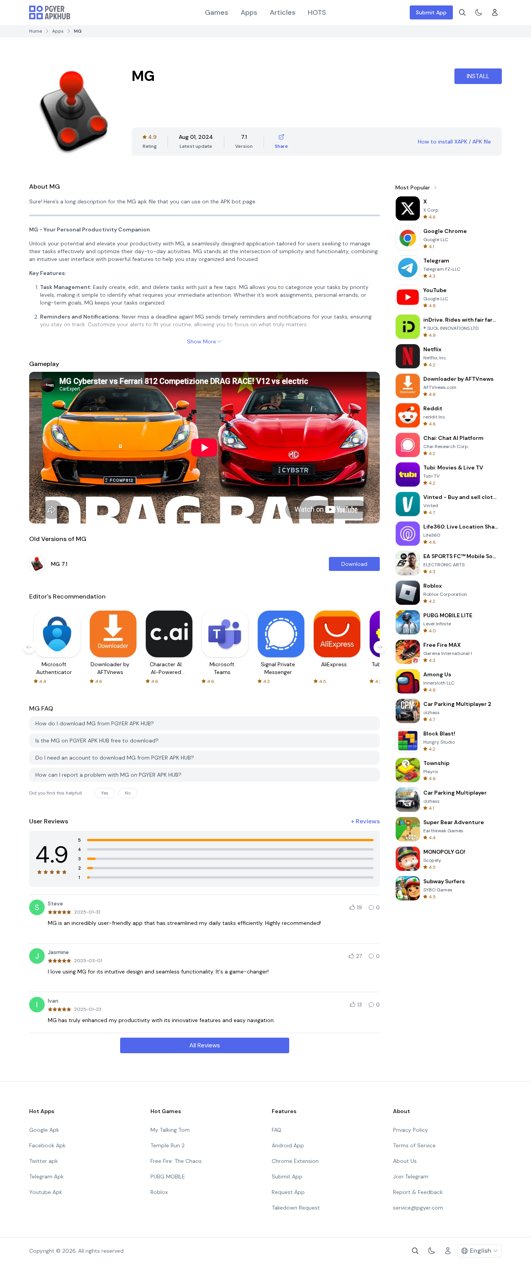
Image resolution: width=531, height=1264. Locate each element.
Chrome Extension (295, 1160)
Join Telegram (410, 1176)
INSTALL (478, 76)
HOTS (317, 12)
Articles (282, 12)
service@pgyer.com (418, 1207)
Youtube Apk (45, 1192)
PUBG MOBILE (167, 1176)
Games (216, 12)
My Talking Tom (170, 1129)
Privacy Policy (410, 1129)
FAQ (276, 1129)
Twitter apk (43, 1160)
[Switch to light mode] (479, 12)
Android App (288, 1145)
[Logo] (49, 12)
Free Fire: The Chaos (176, 1160)
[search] (462, 12)
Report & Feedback (418, 1192)
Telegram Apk (46, 1176)
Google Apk (44, 1129)
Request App (288, 1192)
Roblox (159, 1192)
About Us (405, 1160)
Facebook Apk (47, 1145)
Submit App (431, 12)
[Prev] (29, 647)
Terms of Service (414, 1145)
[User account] (495, 12)
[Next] (380, 647)
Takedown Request (296, 1207)
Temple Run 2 (167, 1145)
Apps (249, 12)
